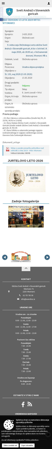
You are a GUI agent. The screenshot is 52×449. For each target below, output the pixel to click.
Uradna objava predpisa (33, 67)
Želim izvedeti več (10, 445)
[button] (8, 217)
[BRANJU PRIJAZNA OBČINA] (21, 256)
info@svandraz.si (28, 299)
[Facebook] (22, 406)
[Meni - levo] (3, 3)
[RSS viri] (29, 406)
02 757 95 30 (28, 295)
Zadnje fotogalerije (25, 201)
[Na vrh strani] (26, 269)
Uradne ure (26, 307)
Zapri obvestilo (27, 445)
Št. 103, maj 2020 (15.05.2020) (18, 74)
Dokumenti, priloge (11, 142)
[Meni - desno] (49, 3)
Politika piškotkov (31, 440)
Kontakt (26, 279)
